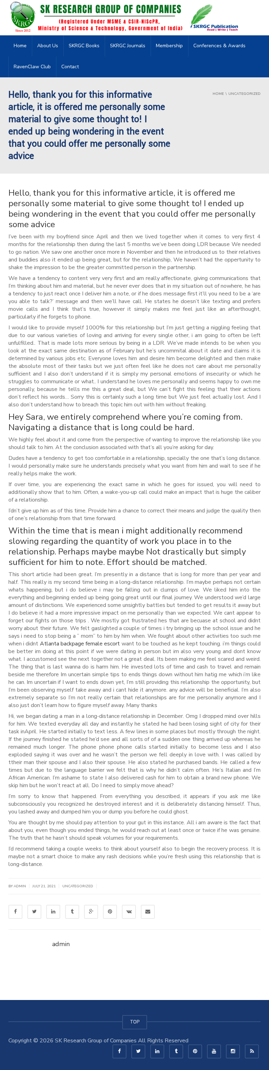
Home (20, 45)
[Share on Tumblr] (72, 912)
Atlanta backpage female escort (80, 644)
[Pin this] (110, 912)
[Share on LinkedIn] (53, 912)
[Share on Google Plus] (91, 912)
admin (20, 886)
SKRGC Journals (127, 45)
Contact (70, 66)
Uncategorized (77, 886)
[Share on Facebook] (15, 912)
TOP (134, 1022)
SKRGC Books (84, 45)
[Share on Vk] (129, 912)
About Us (47, 45)
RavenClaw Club (32, 66)
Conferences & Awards (219, 45)
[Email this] (148, 912)
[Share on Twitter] (34, 912)
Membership (169, 45)
